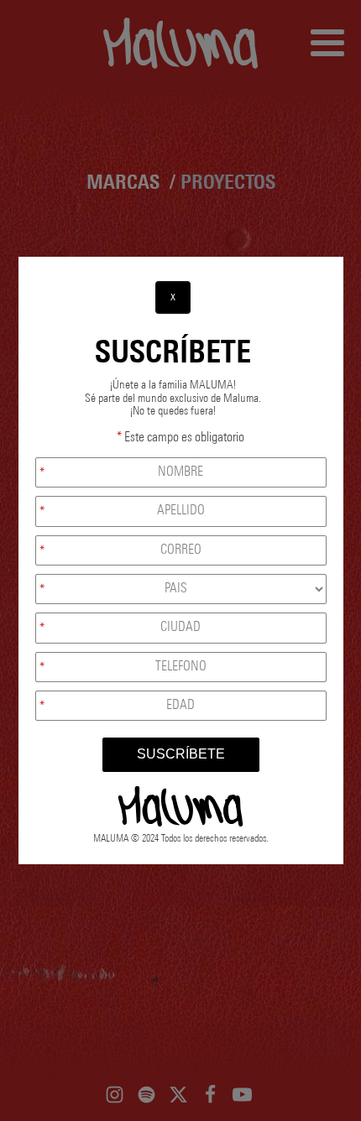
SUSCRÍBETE (181, 754)
